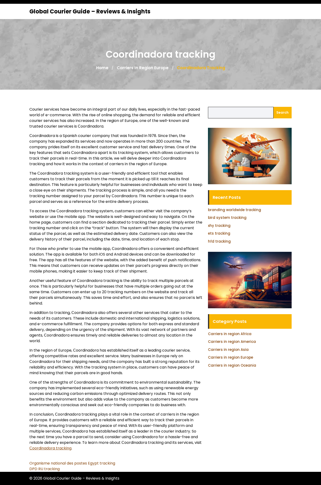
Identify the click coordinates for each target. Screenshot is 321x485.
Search (282, 112)
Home (102, 68)
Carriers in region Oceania (232, 365)
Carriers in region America (232, 341)
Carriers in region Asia (228, 349)
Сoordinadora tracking (50, 448)
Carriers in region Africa (229, 333)
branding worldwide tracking (234, 209)
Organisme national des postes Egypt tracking (72, 463)
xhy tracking (219, 225)
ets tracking (219, 233)
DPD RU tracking (44, 469)
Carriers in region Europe (142, 68)
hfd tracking (219, 241)
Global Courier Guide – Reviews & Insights (89, 11)
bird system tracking (227, 217)
